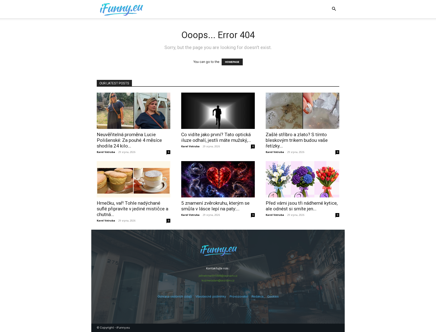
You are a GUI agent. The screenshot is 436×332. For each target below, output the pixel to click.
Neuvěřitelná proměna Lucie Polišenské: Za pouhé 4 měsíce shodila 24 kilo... (129, 140)
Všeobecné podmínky (211, 296)
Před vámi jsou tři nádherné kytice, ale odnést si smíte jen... (302, 205)
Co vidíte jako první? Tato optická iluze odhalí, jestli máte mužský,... (216, 137)
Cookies (273, 296)
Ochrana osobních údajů (175, 296)
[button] (333, 9)
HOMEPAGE (232, 62)
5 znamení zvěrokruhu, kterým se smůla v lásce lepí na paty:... (215, 205)
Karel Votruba (106, 152)
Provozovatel (239, 296)
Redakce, (259, 296)
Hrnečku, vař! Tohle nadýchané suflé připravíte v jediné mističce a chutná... (132, 208)
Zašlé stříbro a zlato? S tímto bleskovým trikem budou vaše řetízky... (297, 140)
